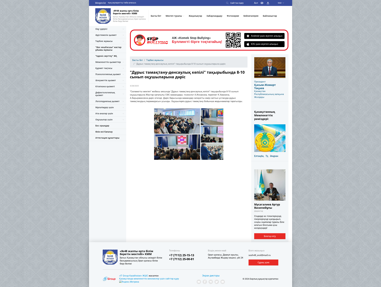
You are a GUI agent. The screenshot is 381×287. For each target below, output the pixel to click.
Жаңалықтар (195, 15)
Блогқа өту (270, 236)
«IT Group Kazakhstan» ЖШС (133, 275)
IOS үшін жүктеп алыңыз (264, 44)
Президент (260, 81)
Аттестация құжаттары (107, 137)
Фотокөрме (233, 15)
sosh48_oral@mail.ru (260, 255)
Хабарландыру (214, 15)
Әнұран (274, 156)
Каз (279, 3)
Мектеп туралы (174, 15)
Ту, (267, 156)
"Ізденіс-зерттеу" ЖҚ (106, 56)
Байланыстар (270, 15)
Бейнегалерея (250, 15)
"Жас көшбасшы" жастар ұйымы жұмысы (108, 48)
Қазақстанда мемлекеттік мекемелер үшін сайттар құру (149, 278)
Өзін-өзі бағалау (104, 131)
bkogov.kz (100, 2)
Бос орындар (102, 125)
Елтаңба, (259, 156)
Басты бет (156, 15)
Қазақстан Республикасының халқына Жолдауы (269, 94)
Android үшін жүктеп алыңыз (266, 36)
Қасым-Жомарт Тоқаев (265, 86)
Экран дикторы (211, 275)
